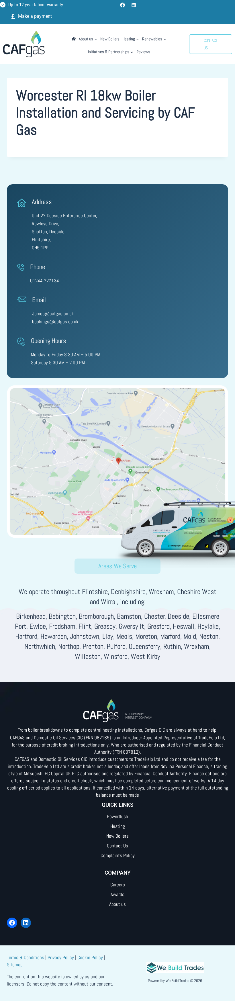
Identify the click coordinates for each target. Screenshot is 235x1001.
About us (117, 904)
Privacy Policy (61, 957)
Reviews (143, 51)
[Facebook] (122, 5)
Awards (117, 894)
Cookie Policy (90, 957)
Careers (117, 884)
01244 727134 (44, 280)
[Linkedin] (133, 5)
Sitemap (15, 964)
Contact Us (117, 846)
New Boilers (110, 39)
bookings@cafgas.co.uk (55, 321)
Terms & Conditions (25, 957)
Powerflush (117, 816)
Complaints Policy (118, 855)
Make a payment (35, 16)
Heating (117, 826)
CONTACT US (211, 44)
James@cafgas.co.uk (53, 313)
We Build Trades (177, 980)
